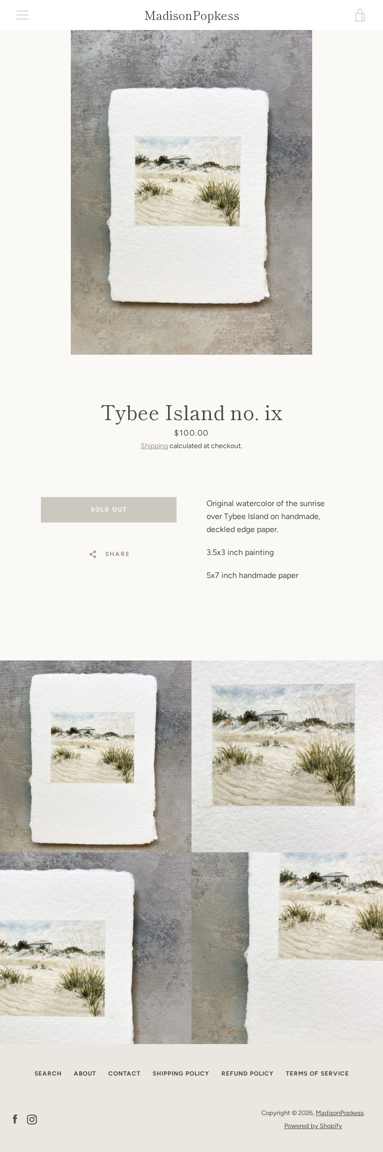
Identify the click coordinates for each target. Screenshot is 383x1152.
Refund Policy (247, 1073)
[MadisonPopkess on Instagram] (32, 1119)
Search (48, 1073)
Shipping (154, 446)
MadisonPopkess (191, 15)
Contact (124, 1073)
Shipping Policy (181, 1073)
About (85, 1073)
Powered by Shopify (313, 1126)
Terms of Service (317, 1073)
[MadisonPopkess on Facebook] (15, 1119)
